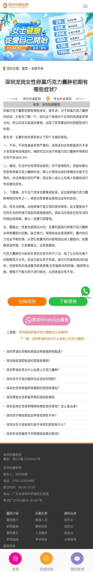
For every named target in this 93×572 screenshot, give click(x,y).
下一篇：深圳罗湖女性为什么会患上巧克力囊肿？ (53, 338)
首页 (25, 68)
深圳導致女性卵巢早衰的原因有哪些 (30, 397)
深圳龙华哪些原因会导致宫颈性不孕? (31, 415)
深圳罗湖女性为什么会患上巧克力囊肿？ (33, 369)
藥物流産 (41, 526)
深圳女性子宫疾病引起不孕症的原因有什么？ (36, 424)
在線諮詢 (27, 301)
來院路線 (12, 539)
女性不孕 (37, 68)
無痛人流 (41, 520)
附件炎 (68, 520)
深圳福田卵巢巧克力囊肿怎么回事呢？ (44, 332)
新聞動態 (12, 526)
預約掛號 (77, 569)
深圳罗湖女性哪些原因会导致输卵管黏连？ (35, 351)
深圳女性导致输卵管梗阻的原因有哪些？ (33, 388)
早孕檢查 (41, 539)
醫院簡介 (12, 520)
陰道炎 (68, 533)
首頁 (15, 569)
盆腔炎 (68, 526)
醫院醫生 (12, 533)
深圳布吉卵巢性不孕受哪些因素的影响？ (33, 433)
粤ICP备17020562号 (26, 459)
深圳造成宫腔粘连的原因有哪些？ (29, 360)
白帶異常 (70, 539)
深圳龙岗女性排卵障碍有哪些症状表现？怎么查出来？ (42, 406)
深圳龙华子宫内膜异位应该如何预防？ (32, 379)
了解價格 (68, 301)
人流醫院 (41, 533)
